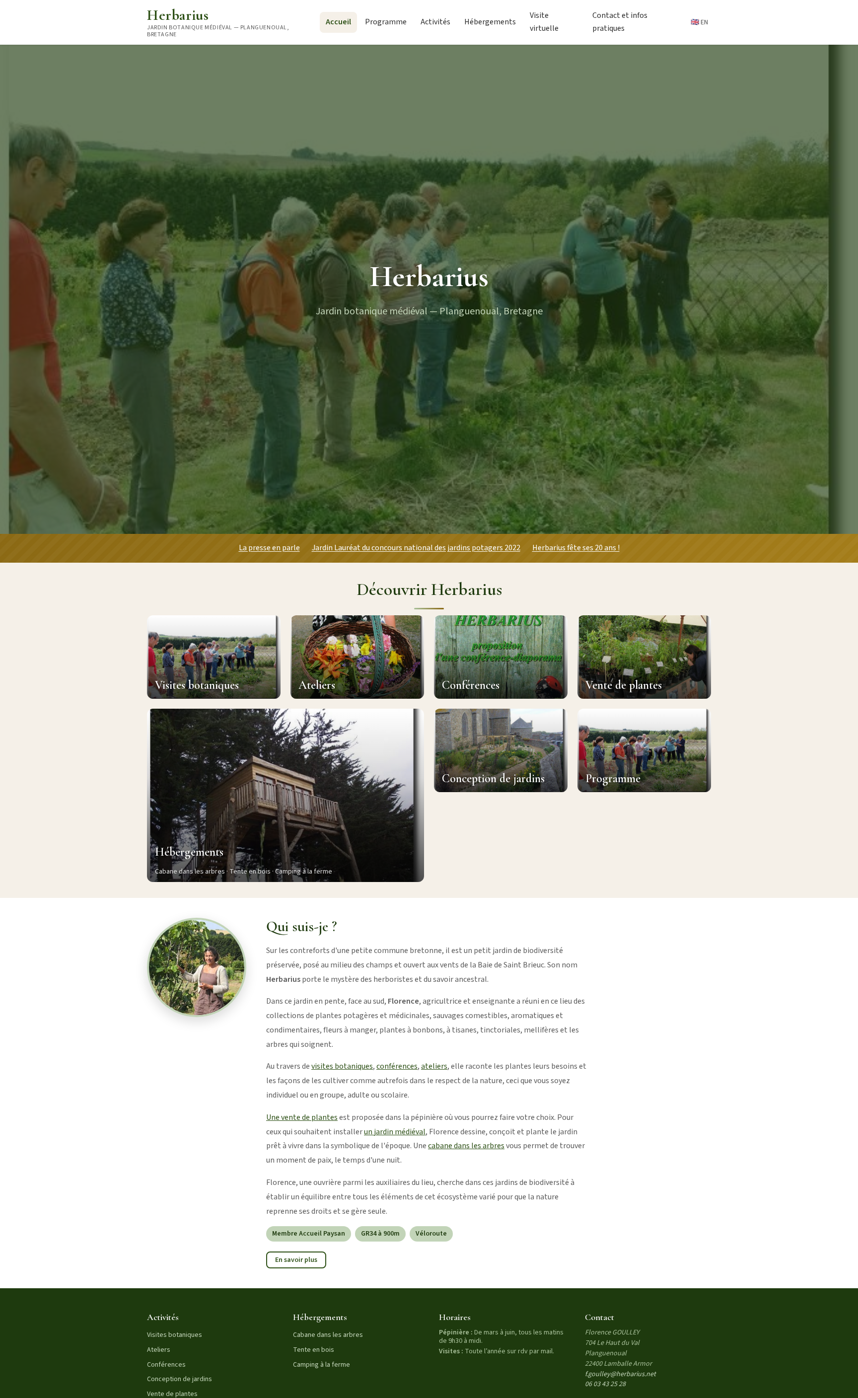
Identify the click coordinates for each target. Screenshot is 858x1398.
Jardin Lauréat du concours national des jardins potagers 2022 (416, 547)
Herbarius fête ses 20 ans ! (576, 547)
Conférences (166, 1365)
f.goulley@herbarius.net (620, 1374)
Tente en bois (313, 1350)
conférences (397, 1066)
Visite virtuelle (544, 22)
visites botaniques (342, 1066)
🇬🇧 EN (699, 22)
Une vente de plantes (302, 1117)
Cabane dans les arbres (328, 1335)
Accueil (338, 21)
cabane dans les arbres (466, 1145)
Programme (386, 21)
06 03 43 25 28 (605, 1384)
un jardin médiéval (395, 1131)
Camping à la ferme (321, 1365)
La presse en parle (269, 547)
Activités (435, 21)
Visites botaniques (174, 1335)
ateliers (434, 1066)
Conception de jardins (179, 1379)
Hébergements (490, 21)
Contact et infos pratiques (619, 22)
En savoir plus (296, 1260)
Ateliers (158, 1350)
